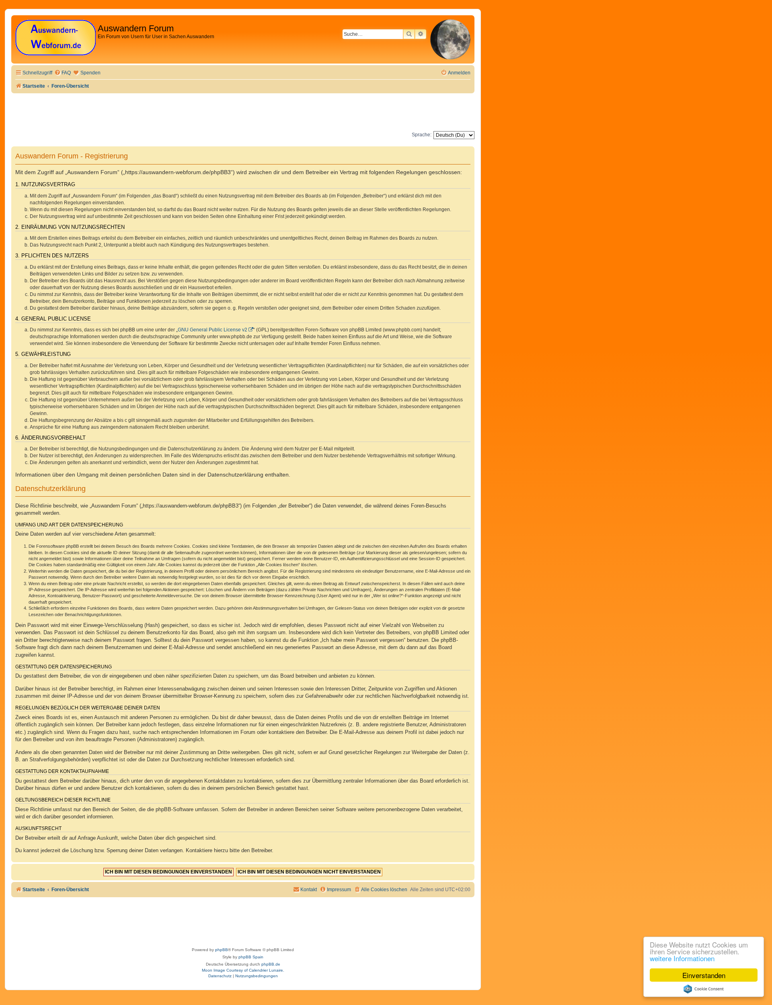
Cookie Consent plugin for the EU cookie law (704, 988)
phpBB (221, 949)
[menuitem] (62, 73)
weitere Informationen (682, 958)
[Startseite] (55, 38)
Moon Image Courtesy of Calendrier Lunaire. (243, 970)
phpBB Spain (250, 957)
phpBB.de (270, 964)
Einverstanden (703, 975)
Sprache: (421, 135)
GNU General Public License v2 (212, 330)
